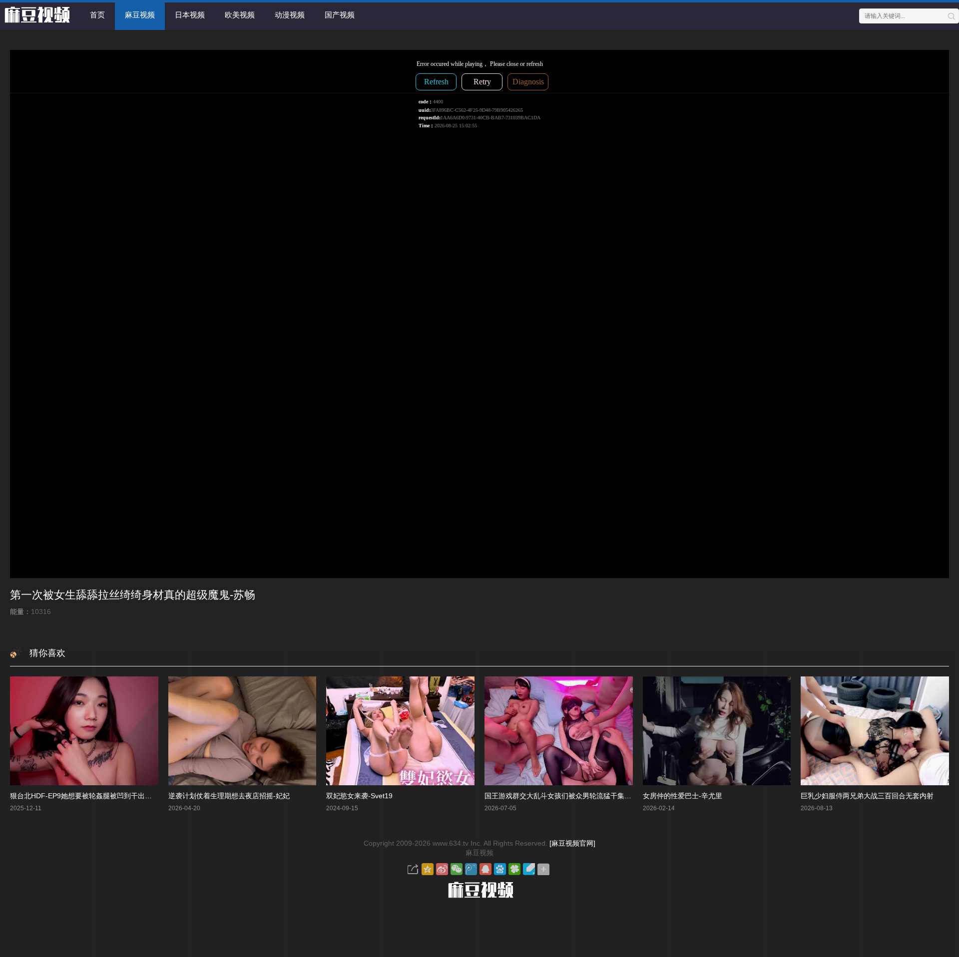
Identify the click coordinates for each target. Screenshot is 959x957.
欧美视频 (240, 14)
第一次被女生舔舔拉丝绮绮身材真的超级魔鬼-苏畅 (132, 595)
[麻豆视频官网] (572, 843)
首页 (97, 14)
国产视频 (340, 14)
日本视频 (190, 14)
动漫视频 (290, 14)
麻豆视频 (140, 14)
